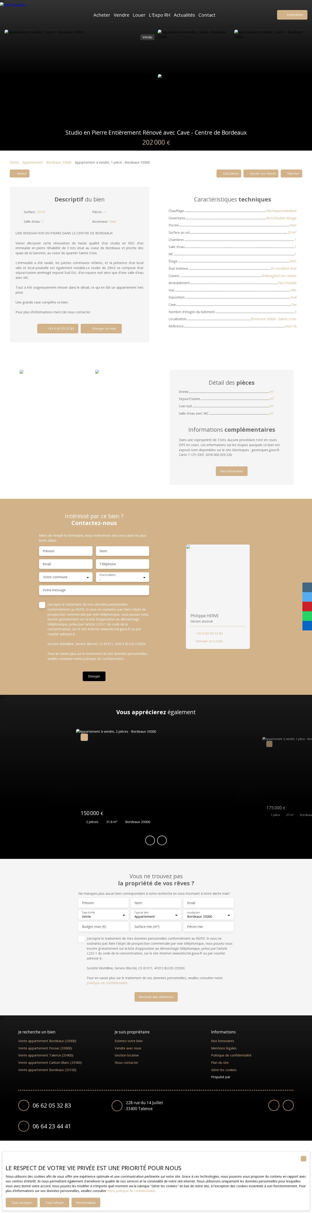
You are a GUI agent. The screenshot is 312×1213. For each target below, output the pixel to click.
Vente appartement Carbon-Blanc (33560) (50, 1062)
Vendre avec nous (128, 1048)
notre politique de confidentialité (131, 1191)
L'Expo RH (159, 15)
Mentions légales (224, 1048)
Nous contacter (126, 1062)
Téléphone (108, 564)
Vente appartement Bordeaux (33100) (47, 1070)
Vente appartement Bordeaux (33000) (47, 1041)
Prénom (49, 551)
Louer (139, 15)
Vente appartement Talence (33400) (45, 1055)
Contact (206, 15)
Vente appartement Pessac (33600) (45, 1048)
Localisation (193, 912)
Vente (14, 162)
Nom (103, 551)
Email (47, 564)
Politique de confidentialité (231, 1055)
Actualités (184, 15)
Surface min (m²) (147, 927)
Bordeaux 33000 (58, 162)
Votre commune (55, 577)
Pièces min (195, 927)
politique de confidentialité (103, 658)
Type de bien (141, 912)
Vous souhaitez (107, 575)
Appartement (32, 162)
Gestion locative (127, 1055)
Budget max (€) (94, 927)
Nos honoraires (222, 1041)
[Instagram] (288, 1105)
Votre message (54, 590)
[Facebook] (273, 1105)
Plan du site (220, 1062)
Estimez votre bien (129, 1041)
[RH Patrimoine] (21, 15)
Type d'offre (88, 912)
